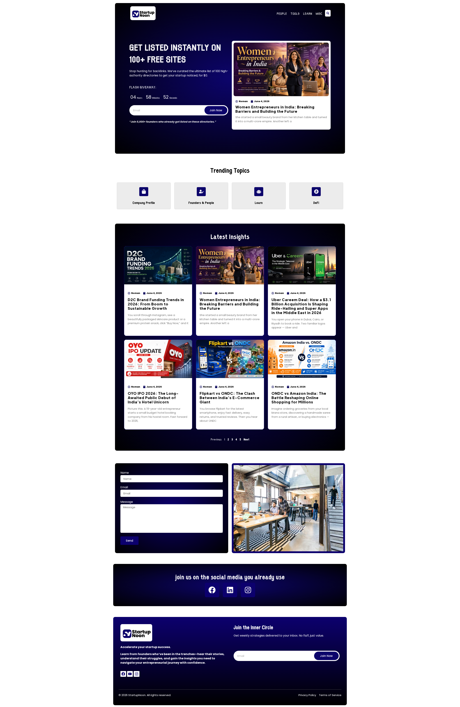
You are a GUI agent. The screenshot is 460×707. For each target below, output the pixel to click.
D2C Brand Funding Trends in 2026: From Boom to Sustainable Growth (156, 303)
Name (124, 473)
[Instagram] (248, 590)
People (282, 13)
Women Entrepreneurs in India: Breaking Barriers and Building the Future (274, 109)
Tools (295, 13)
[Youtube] (130, 674)
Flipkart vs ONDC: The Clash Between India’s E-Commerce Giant (229, 397)
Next (246, 439)
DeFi (316, 202)
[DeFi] (316, 191)
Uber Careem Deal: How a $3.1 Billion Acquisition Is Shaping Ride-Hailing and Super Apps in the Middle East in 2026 (301, 306)
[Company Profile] (143, 191)
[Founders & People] (201, 191)
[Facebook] (212, 590)
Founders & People (201, 202)
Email (124, 487)
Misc (319, 13)
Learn (307, 13)
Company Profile (144, 202)
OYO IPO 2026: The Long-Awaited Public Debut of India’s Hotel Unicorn (153, 397)
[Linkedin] (230, 590)
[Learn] (258, 191)
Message (126, 502)
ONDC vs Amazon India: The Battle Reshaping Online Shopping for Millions (299, 397)
